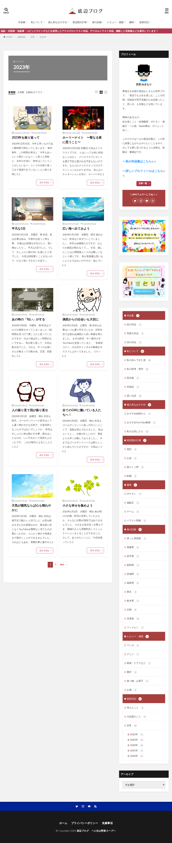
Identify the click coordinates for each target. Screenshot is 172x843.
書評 (131, 671)
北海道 (133, 618)
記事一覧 (143, 183)
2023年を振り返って (26, 137)
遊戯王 (132, 502)
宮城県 (132, 573)
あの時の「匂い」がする (28, 319)
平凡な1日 (19, 228)
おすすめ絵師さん (138, 413)
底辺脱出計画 (80, 22)
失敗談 (132, 386)
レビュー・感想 (115, 22)
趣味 (131, 22)
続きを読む (45, 182)
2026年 (136, 755)
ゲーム (132, 511)
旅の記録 (97, 22)
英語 (131, 449)
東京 (131, 591)
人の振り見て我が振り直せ (30, 410)
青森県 (132, 547)
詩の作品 (134, 342)
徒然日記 (144, 22)
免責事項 (107, 823)
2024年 (136, 745)
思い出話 (134, 395)
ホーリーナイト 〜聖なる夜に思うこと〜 (82, 140)
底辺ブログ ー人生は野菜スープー (96, 830)
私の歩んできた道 (138, 360)
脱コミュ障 (135, 466)
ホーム (63, 823)
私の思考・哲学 (137, 368)
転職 (131, 475)
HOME (9, 37)
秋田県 (132, 565)
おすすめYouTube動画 (141, 422)
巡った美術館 (136, 538)
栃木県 (132, 600)
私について (37, 22)
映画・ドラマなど (138, 663)
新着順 (11, 92)
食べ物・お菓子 (137, 680)
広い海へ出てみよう (76, 228)
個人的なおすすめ (57, 22)
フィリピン (135, 627)
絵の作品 (134, 324)
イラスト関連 (136, 520)
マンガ (132, 645)
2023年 (43, 37)
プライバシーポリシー (84, 823)
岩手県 (132, 556)
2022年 (136, 734)
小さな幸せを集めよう (77, 505)
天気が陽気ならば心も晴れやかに (31, 507)
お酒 (131, 689)
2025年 (136, 750)
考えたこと (135, 707)
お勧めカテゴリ (34, 92)
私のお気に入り (137, 431)
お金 (131, 458)
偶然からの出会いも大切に (80, 319)
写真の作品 (135, 333)
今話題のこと (136, 716)
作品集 (21, 22)
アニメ (132, 654)
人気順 (20, 92)
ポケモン (134, 493)
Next (62, 564)
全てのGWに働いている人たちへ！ (81, 412)
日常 (33, 37)
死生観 (132, 377)
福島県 (132, 582)
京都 (131, 609)
